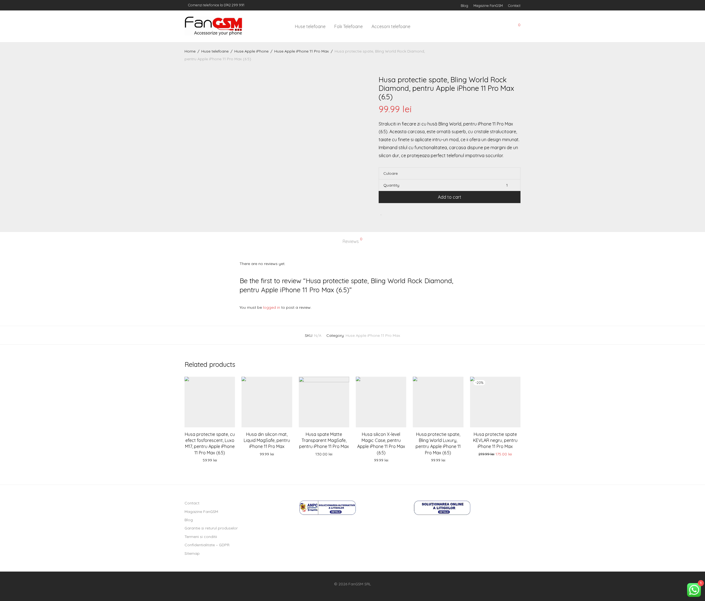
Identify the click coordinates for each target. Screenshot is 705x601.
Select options (267, 454)
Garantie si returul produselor (211, 528)
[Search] (479, 26)
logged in (271, 307)
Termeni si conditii (201, 536)
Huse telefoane (310, 26)
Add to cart (449, 197)
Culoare (390, 173)
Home (190, 51)
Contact (514, 5)
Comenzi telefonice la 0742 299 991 (215, 5)
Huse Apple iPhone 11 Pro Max (301, 51)
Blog (464, 5)
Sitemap (192, 553)
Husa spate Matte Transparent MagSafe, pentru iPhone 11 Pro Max (324, 440)
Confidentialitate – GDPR (207, 544)
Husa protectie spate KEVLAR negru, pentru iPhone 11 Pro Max (495, 440)
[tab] (352, 241)
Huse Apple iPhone (251, 51)
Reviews (352, 240)
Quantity (391, 185)
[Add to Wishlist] (381, 213)
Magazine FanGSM (488, 5)
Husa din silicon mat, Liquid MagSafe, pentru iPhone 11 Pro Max (267, 440)
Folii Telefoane (348, 26)
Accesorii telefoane (391, 26)
